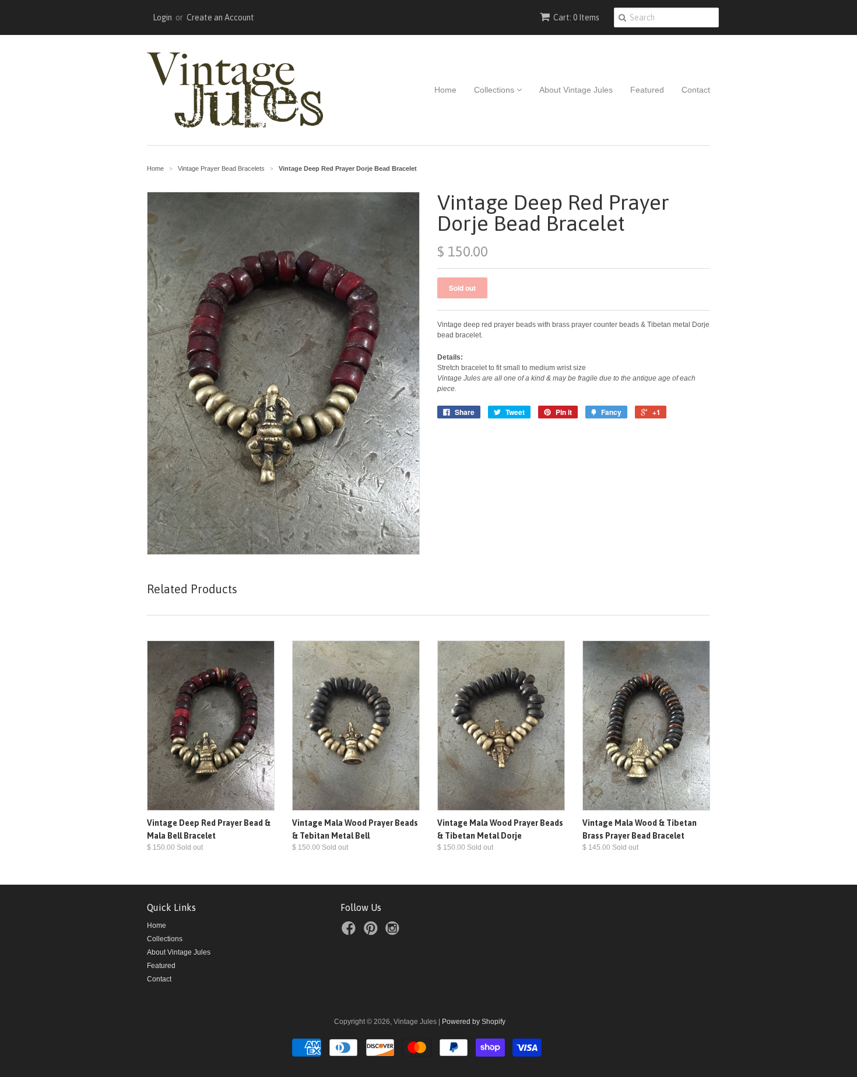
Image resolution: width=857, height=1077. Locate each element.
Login (162, 17)
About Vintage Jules (576, 89)
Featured (647, 89)
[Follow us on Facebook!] (350, 931)
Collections (495, 89)
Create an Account (220, 17)
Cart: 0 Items (576, 17)
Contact (696, 89)
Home (445, 89)
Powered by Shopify (473, 1022)
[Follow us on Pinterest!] (372, 931)
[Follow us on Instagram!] (394, 931)
